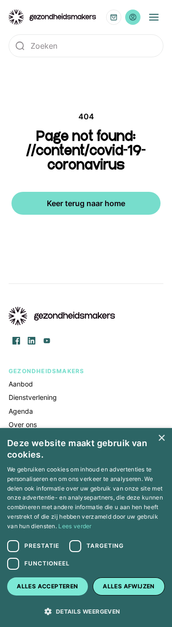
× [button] (161, 438)
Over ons (23, 424)
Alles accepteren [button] (47, 586)
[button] (86, 611)
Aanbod (21, 384)
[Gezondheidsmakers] (53, 17)
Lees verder (74, 526)
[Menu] (153, 17)
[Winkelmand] (113, 17)
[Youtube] (46, 340)
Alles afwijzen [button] (129, 586)
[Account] (132, 17)
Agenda (21, 411)
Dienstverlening (33, 397)
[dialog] (86, 527)
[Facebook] (16, 340)
